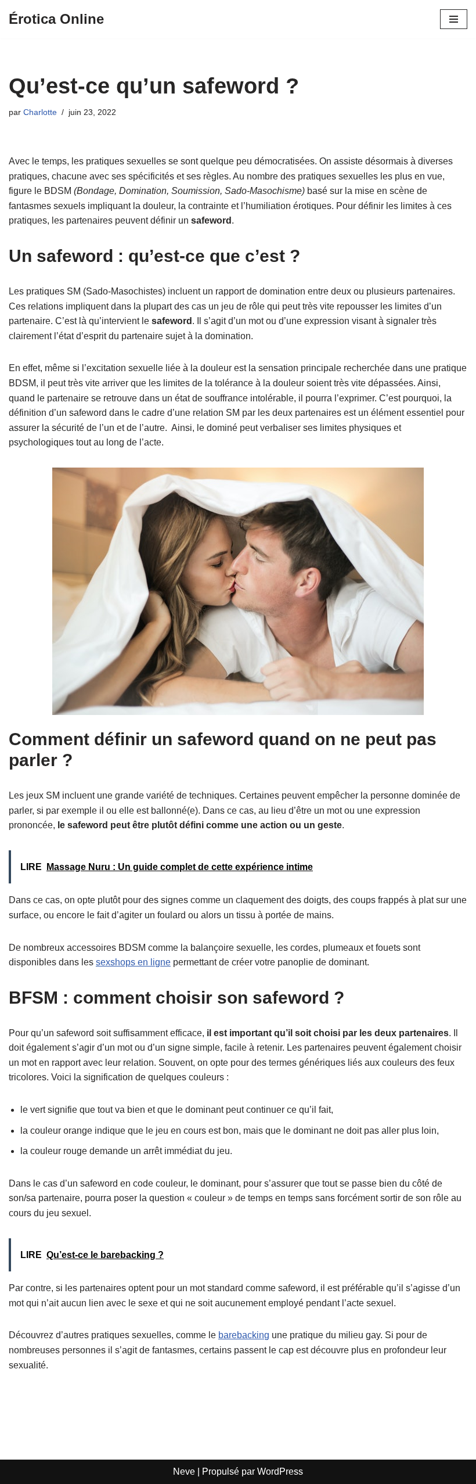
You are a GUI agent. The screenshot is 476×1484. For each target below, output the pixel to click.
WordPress (280, 1471)
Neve (184, 1471)
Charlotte (40, 112)
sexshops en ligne (133, 962)
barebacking (243, 1335)
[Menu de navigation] (453, 19)
